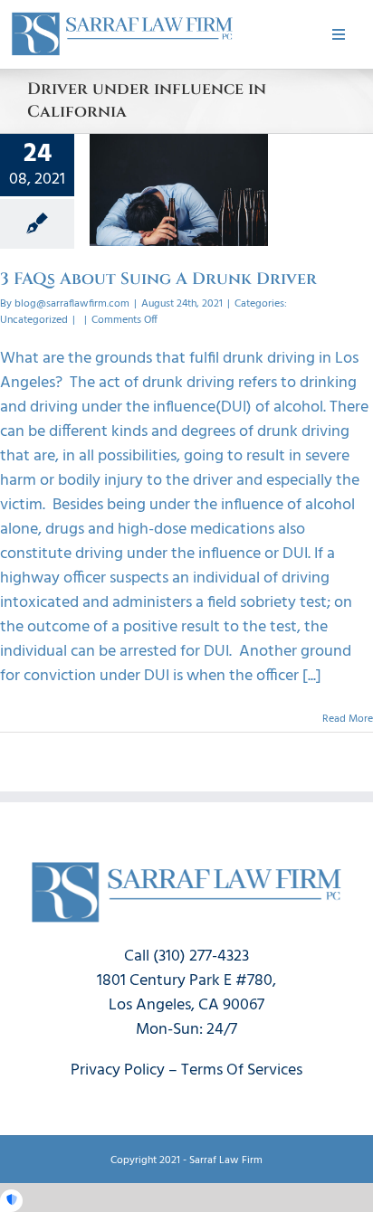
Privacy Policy (118, 1070)
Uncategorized (34, 320)
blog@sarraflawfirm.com (71, 304)
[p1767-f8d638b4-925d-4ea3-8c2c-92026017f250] (122, 17)
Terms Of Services (241, 1070)
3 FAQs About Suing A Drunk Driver (158, 279)
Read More (347, 719)
